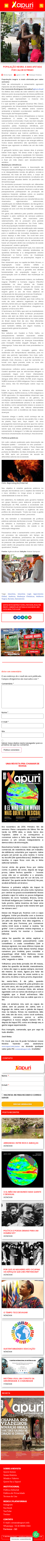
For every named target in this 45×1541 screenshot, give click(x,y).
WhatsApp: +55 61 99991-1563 (16, 1526)
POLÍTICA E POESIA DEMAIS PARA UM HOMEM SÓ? (21, 1232)
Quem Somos (9, 1472)
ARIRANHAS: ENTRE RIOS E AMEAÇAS (21, 1143)
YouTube (7, 1511)
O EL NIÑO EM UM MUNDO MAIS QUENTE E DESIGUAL (22, 1193)
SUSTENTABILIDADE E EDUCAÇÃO (19, 1348)
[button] (6, 6)
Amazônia (11, 594)
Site (3, 731)
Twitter (6, 1514)
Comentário (8, 684)
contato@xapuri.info (23, 1049)
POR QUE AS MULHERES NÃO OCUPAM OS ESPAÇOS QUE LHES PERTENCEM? (22, 1270)
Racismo (11, 599)
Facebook (7, 1508)
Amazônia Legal (24, 594)
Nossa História (10, 1475)
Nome (5, 712)
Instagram (8, 1504)
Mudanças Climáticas (35, 75)
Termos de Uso (10, 1496)
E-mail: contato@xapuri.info (16, 1522)
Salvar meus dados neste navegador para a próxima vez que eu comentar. (22, 744)
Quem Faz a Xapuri (12, 1481)
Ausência (11, 596)
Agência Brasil (38, 89)
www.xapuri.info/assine (11, 1046)
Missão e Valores (11, 1478)
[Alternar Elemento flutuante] (35, 1534)
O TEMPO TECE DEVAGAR (16, 1312)
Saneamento (19, 599)
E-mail (5, 722)
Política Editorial (11, 1490)
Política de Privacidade (14, 1493)
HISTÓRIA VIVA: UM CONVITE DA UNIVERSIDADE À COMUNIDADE (19, 1379)
